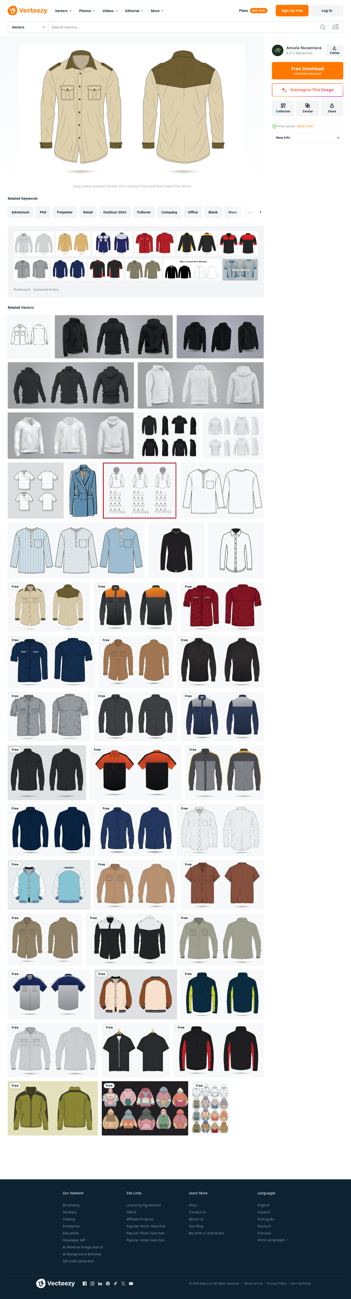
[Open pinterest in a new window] (108, 1283)
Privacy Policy (276, 1283)
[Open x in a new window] (123, 1283)
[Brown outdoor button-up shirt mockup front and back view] (45, 940)
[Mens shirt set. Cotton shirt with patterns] (76, 550)
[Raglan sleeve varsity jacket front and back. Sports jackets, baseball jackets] (49, 885)
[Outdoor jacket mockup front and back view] (222, 994)
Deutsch (264, 1226)
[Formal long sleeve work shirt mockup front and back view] (135, 607)
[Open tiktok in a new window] (115, 1283)
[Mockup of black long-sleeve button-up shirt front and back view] (220, 662)
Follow (334, 53)
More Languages (271, 1240)
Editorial (132, 10)
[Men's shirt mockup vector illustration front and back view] (136, 1050)
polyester (65, 212)
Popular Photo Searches (145, 1233)
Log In (327, 10)
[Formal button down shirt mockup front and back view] (136, 830)
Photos (85, 10)
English (264, 1205)
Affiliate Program (140, 1219)
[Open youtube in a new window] (131, 1283)
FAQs (193, 1205)
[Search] (323, 27)
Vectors (61, 10)
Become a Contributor (206, 1233)
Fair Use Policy (300, 1283)
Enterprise (71, 1226)
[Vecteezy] (27, 10)
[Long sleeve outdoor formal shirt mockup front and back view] (49, 607)
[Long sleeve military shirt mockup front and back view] (135, 885)
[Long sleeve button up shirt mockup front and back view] (222, 716)
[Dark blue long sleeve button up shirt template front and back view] (51, 830)
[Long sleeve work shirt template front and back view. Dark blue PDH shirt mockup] (51, 662)
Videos (108, 10)
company (169, 212)
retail (88, 212)
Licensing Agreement (143, 1205)
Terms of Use (253, 1283)
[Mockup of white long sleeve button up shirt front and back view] (220, 830)
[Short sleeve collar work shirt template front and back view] (136, 772)
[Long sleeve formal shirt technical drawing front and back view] (220, 940)
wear (232, 212)
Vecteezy (70, 1212)
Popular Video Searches (145, 1240)
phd (43, 212)
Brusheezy (71, 1205)
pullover (144, 212)
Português (266, 1219)
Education (71, 1233)
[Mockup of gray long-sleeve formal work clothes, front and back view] (49, 716)
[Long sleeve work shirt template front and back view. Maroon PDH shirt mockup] (222, 607)
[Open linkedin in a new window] (100, 1283)
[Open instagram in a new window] (92, 1283)
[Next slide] (256, 212)
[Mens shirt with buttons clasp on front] (222, 491)
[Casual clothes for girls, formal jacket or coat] (83, 491)
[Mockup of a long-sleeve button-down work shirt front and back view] (225, 772)
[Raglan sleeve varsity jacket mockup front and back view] (135, 994)
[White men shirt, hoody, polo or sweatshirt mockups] (233, 435)
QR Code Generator (78, 1261)
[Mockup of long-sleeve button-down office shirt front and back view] (129, 940)
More (155, 10)
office (193, 212)
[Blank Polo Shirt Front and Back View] (36, 491)
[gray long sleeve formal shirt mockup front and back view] (53, 1050)
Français (264, 1233)
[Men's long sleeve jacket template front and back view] (53, 1108)
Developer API (74, 1240)
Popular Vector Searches (146, 1226)
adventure (20, 212)
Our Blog (196, 1226)
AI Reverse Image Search (83, 1247)
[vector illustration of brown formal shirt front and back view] (136, 662)
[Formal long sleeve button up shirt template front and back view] (47, 772)
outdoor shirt (114, 212)
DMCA (131, 1212)
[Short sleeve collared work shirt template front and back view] (49, 994)
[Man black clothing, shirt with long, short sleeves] (168, 435)
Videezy (69, 1219)
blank (213, 212)
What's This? (305, 126)
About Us (196, 1219)
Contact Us (197, 1212)
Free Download (307, 71)
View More (240, 269)
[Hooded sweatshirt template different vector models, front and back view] (139, 491)
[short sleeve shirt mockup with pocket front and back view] (222, 885)
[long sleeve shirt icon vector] (176, 550)
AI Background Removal (82, 1254)
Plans (243, 10)
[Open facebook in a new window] (85, 1283)
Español (264, 1212)
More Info (283, 138)
